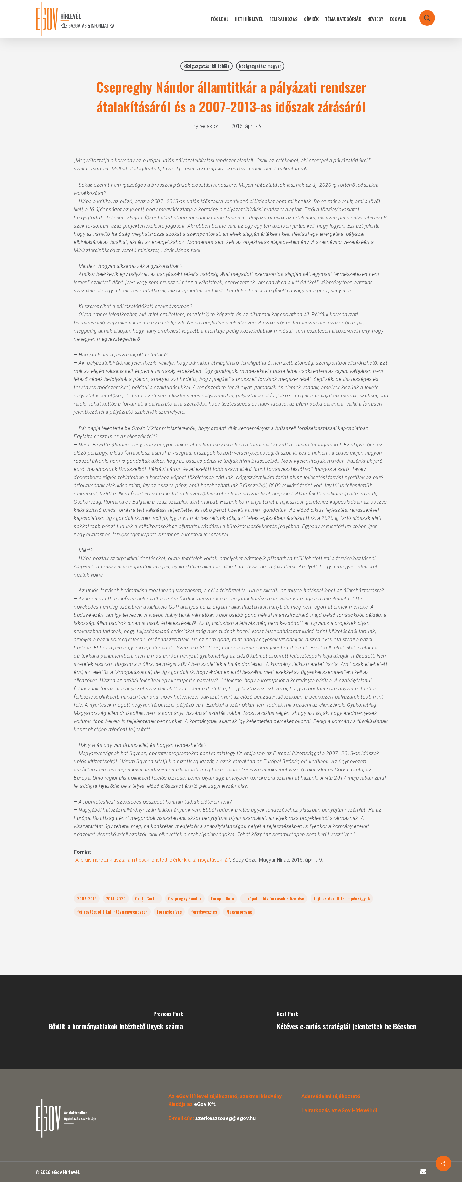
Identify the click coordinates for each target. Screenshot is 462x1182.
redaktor (209, 126)
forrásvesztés (204, 911)
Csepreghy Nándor (184, 898)
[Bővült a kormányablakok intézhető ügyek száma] (115, 1022)
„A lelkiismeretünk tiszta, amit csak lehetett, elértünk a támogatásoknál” (152, 860)
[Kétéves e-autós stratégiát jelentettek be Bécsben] (346, 1022)
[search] (423, 15)
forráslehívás (169, 911)
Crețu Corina (147, 898)
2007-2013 (86, 898)
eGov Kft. (205, 1104)
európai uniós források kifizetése (273, 898)
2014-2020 (116, 898)
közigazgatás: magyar (260, 66)
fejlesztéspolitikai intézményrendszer (112, 911)
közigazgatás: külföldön (206, 66)
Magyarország (239, 911)
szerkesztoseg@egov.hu (225, 1118)
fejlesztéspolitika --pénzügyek (342, 898)
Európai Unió (222, 898)
